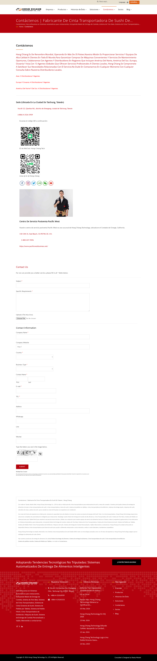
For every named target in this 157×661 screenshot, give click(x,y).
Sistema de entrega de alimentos (78, 538)
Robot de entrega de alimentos (60, 538)
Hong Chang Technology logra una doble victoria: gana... (94, 638)
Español (133, 2)
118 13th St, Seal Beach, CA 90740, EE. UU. (35, 234)
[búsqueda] (97, 2)
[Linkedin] (22, 626)
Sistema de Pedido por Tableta (42, 541)
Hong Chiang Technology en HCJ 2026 (93, 615)
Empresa (50, 9)
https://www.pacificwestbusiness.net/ (33, 246)
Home (21, 27)
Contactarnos (63, 541)
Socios (120, 9)
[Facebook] (17, 626)
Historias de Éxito (78, 9)
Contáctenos (108, 9)
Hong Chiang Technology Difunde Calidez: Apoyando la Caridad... (93, 627)
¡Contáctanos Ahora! (126, 562)
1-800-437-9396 (27, 240)
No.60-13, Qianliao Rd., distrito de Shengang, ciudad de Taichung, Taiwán (44, 108)
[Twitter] (19, 626)
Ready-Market (136, 657)
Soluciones (94, 9)
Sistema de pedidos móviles (26, 541)
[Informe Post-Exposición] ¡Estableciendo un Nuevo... (91, 589)
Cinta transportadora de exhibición (115, 538)
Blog (129, 9)
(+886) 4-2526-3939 (25, 115)
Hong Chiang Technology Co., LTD (39, 657)
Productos (62, 9)
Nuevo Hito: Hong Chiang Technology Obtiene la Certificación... (90, 602)
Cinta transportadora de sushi (96, 538)
